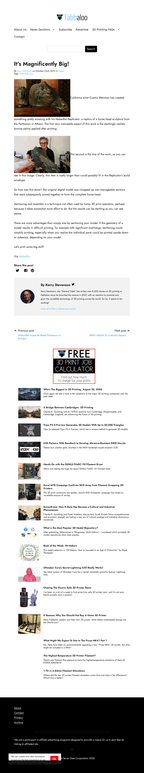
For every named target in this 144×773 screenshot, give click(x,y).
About (17, 708)
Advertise (82, 29)
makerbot (23, 73)
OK (54, 759)
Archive (18, 722)
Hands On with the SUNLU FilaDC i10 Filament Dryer (73, 464)
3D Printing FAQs (103, 29)
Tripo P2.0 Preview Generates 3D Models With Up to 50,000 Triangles (83, 425)
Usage (61, 71)
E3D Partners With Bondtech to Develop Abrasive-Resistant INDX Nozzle (84, 443)
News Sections (40, 29)
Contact (19, 36)
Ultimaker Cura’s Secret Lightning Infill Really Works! (73, 567)
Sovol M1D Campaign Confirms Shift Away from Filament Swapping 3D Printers (83, 486)
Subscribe (65, 29)
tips (31, 73)
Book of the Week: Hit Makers (60, 546)
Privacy (18, 717)
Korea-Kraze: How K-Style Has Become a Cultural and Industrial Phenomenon (79, 508)
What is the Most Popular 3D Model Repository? (70, 528)
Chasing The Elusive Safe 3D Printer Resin (67, 588)
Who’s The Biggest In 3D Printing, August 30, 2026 (72, 389)
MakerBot (24, 256)
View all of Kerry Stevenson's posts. (58, 308)
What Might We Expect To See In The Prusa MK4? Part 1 (75, 640)
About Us (20, 29)
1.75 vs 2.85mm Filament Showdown (64, 671)
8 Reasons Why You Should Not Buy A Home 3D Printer (74, 615)
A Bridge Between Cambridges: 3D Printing (68, 407)
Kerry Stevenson (24, 71)
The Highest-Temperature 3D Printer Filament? (69, 655)
